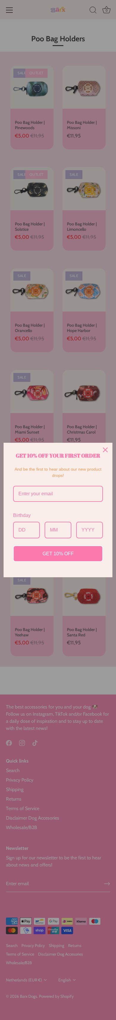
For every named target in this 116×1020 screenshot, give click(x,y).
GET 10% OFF (58, 553)
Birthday (22, 515)
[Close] (105, 450)
